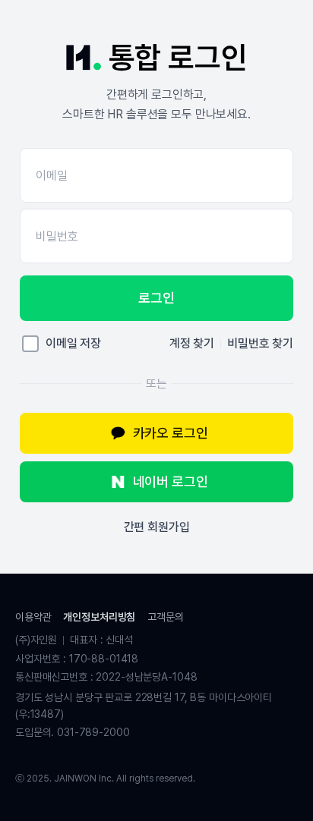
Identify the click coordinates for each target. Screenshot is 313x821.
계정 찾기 (191, 343)
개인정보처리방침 (99, 617)
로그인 (156, 298)
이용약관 (33, 617)
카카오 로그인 (170, 433)
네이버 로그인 (170, 481)
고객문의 (165, 617)
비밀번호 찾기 (260, 343)
